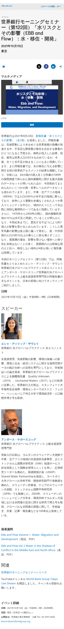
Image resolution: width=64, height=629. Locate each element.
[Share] (46, 66)
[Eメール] (4, 66)
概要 (32, 124)
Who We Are (7, 6)
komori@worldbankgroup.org (15, 621)
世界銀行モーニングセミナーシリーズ (24, 572)
